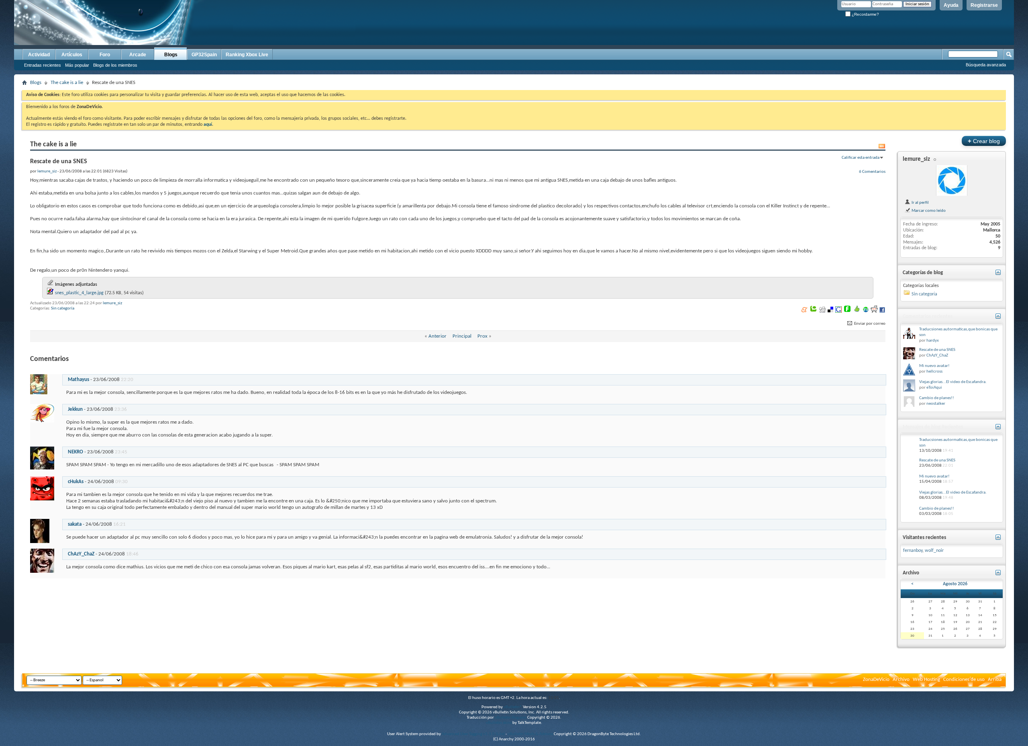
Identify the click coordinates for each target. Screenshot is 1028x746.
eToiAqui (934, 387)
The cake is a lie (67, 82)
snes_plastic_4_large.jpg (79, 293)
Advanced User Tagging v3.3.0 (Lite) (473, 734)
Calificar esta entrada (860, 157)
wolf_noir (934, 550)
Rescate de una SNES (937, 350)
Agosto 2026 (955, 584)
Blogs (170, 54)
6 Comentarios (872, 171)
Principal (462, 336)
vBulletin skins (499, 723)
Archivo (901, 679)
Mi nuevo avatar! (934, 366)
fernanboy (912, 550)
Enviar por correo (869, 324)
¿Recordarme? (865, 14)
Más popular (77, 65)
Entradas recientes (42, 65)
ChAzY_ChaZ (81, 554)
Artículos (71, 54)
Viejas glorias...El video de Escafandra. (953, 382)
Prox (482, 336)
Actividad (39, 54)
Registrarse (984, 5)
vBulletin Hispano (510, 717)
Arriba (994, 679)
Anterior (437, 336)
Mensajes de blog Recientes (933, 427)
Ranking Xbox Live (247, 54)
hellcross (934, 371)
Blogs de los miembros (115, 65)
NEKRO (75, 452)
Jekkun (75, 409)
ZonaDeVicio (876, 679)
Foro (105, 54)
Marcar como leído (928, 210)
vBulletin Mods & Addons (530, 734)
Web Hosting (926, 679)
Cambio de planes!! (936, 398)
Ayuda (951, 5)
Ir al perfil (920, 202)
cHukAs (76, 481)
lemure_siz (112, 303)
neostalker (935, 404)
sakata (75, 524)
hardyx (932, 340)
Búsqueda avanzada (986, 64)
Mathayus (78, 379)
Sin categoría (62, 308)
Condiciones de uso (964, 679)
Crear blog (984, 140)
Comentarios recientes (928, 316)
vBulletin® (513, 707)
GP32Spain (204, 54)
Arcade (137, 54)
